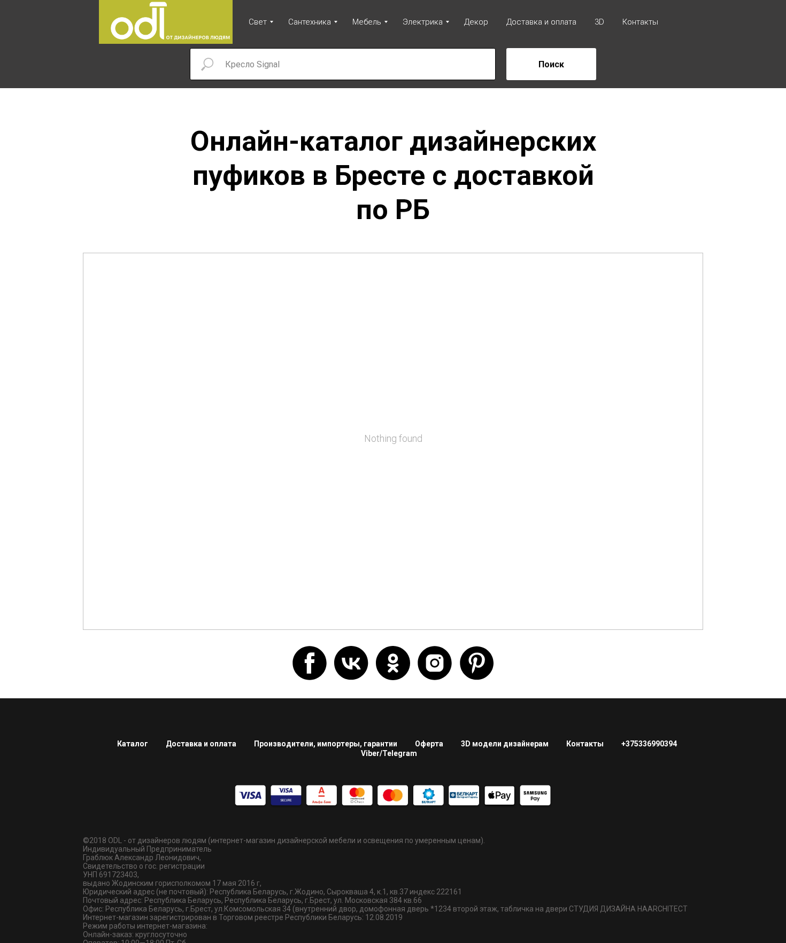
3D (599, 22)
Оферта (429, 743)
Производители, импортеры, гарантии (325, 743)
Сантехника (309, 22)
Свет (258, 22)
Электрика (423, 22)
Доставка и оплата (541, 22)
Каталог (132, 743)
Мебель (366, 22)
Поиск (551, 64)
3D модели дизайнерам (505, 743)
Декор (476, 22)
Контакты (640, 22)
